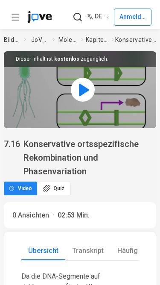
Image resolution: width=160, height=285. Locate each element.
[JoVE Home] (39, 17)
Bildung (12, 39)
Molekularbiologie (68, 39)
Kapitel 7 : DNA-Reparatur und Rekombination (97, 39)
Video (25, 188)
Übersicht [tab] (43, 251)
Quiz (58, 188)
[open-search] (77, 17)
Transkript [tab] (88, 251)
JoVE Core (40, 39)
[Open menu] (15, 17)
